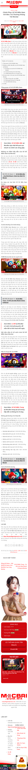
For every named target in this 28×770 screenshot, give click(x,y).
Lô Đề (14, 324)
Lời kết (4, 83)
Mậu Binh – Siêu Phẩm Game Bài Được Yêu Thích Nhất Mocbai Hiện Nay (13, 672)
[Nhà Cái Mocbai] (14, 2)
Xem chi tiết (5, 678)
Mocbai (12, 51)
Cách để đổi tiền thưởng (10, 81)
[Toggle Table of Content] (23, 61)
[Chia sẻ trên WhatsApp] (6, 545)
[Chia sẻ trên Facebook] (8, 545)
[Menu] (2, 2)
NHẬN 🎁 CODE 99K (21, 765)
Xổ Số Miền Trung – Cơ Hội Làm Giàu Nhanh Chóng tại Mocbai (20, 566)
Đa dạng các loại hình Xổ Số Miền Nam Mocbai (14, 69)
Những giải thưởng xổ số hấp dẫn (12, 80)
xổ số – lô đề (12, 161)
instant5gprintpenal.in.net (8, 701)
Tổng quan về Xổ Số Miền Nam (10, 63)
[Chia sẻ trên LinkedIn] (19, 545)
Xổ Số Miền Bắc (17, 143)
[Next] (24, 670)
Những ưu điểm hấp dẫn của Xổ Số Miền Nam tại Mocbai (14, 66)
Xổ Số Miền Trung (18, 407)
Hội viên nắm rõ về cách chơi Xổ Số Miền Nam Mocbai (14, 76)
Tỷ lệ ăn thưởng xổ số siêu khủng (12, 71)
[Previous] (2, 670)
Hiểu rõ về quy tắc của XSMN (12, 78)
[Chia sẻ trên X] (11, 545)
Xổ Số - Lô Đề (14, 10)
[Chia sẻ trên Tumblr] (22, 545)
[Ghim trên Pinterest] (16, 545)
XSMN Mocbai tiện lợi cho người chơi (13, 73)
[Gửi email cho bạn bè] (14, 545)
